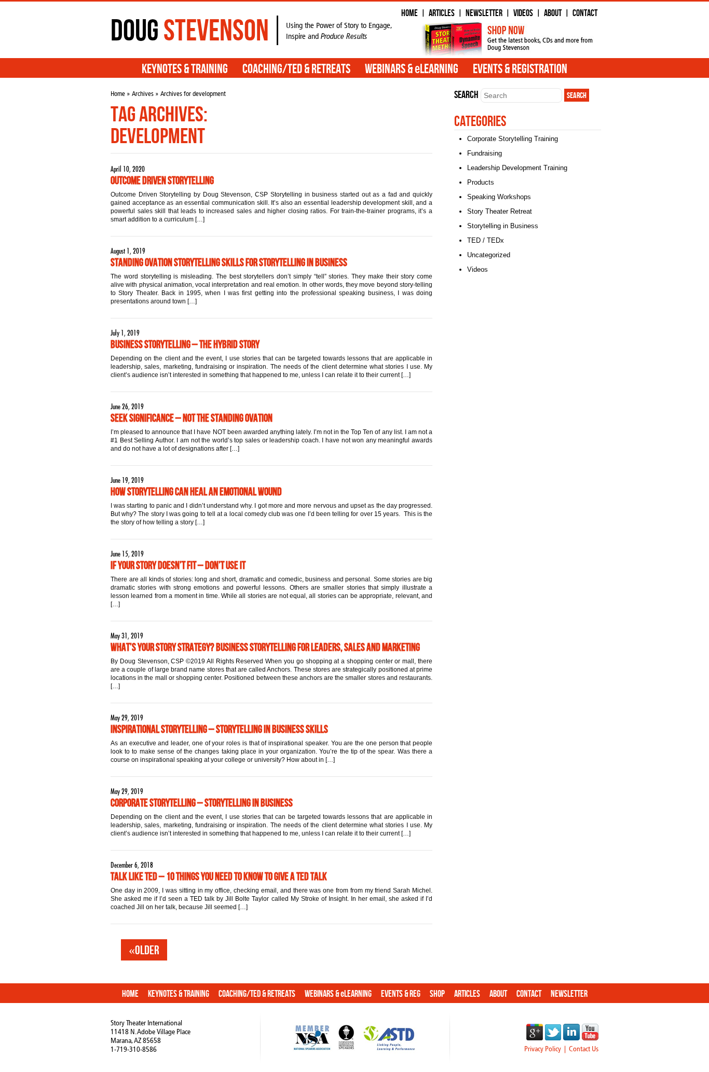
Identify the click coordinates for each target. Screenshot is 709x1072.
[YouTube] (590, 1038)
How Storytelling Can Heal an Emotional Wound (196, 491)
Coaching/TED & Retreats (296, 69)
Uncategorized (488, 255)
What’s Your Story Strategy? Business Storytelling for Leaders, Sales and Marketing (265, 647)
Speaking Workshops (499, 197)
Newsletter (484, 13)
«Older (144, 950)
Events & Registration (520, 69)
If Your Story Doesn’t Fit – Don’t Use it (178, 565)
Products (480, 182)
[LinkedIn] (571, 1038)
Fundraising (484, 153)
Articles (442, 13)
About (553, 13)
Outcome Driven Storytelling (162, 180)
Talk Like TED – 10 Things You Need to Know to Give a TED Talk (219, 876)
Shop (437, 994)
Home (409, 13)
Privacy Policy (542, 1049)
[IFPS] (346, 1052)
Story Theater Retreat (499, 211)
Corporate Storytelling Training (512, 139)
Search (466, 95)
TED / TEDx (485, 240)
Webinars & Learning (411, 69)
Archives (143, 94)
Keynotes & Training (185, 69)
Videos (523, 13)
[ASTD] (389, 1052)
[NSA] (312, 1052)
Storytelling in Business (502, 226)
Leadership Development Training (517, 168)
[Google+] (534, 1038)
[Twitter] (553, 1038)
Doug (190, 30)
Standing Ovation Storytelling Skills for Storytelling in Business (229, 262)
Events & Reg (400, 994)
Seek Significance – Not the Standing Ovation (191, 418)
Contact (584, 13)
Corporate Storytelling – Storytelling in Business (202, 803)
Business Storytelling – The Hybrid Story (185, 344)
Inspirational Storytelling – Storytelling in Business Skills (219, 729)
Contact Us (583, 1049)
